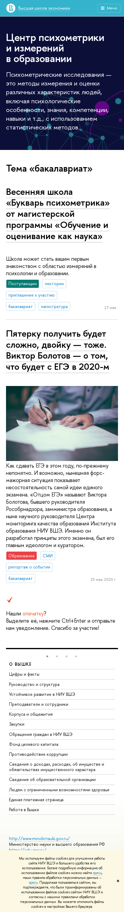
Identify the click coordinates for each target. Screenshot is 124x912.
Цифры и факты (24, 674)
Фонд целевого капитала (33, 744)
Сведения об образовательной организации (52, 779)
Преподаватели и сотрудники (38, 704)
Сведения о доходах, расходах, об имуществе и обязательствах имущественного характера (56, 766)
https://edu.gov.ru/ (27, 850)
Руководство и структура (34, 684)
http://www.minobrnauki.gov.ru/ (39, 838)
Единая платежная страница (36, 799)
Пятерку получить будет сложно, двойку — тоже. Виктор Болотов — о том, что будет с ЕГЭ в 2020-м (57, 350)
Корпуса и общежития (31, 714)
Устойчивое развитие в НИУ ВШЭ (42, 694)
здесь (97, 872)
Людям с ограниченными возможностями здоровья (59, 789)
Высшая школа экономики (44, 8)
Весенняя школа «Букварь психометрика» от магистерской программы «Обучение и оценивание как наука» (58, 213)
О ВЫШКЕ (20, 664)
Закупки (16, 724)
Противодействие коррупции (38, 754)
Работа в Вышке (24, 809)
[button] (47, 656)
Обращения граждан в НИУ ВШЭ (41, 734)
